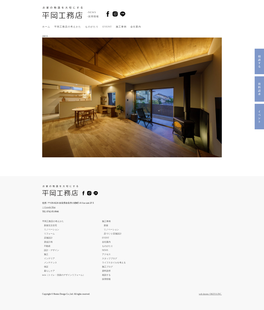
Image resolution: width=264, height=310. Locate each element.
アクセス (106, 254)
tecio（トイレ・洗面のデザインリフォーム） (63, 275)
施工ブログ (107, 266)
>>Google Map (48, 207)
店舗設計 (48, 238)
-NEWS (91, 12)
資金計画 (48, 242)
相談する (106, 275)
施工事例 (121, 27)
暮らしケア (49, 271)
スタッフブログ (109, 258)
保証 (46, 266)
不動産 (47, 246)
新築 (106, 225)
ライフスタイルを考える (114, 262)
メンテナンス (50, 262)
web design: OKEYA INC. (210, 294)
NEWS (105, 250)
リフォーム (49, 233)
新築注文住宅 (50, 225)
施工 (46, 254)
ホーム (46, 27)
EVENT (107, 27)
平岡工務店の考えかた (67, 27)
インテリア (49, 258)
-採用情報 (93, 16)
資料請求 (106, 271)
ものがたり (92, 27)
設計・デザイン (51, 250)
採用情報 (106, 279)
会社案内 (135, 27)
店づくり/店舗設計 (113, 233)
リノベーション (51, 229)
